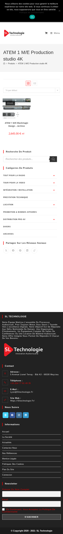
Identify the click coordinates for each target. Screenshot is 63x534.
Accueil (5, 432)
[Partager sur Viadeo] (34, 251)
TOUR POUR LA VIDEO (14, 183)
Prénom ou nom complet (15, 489)
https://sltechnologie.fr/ (22, 401)
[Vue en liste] (34, 83)
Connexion (7, 475)
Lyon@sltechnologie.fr (21, 392)
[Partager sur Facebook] (13, 251)
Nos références (9, 453)
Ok (32, 17)
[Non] (59, 10)
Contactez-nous (9, 448)
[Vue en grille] (28, 83)
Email (5, 499)
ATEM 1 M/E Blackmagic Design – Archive (16, 124)
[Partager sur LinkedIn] (27, 251)
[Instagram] (19, 415)
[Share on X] (6, 251)
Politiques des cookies (13, 464)
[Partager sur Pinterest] (20, 251)
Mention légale (9, 459)
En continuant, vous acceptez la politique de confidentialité (28, 510)
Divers (7, 227)
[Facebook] (12, 415)
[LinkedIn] (26, 415)
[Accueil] (4, 63)
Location (8, 205)
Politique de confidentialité (31, 12)
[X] (5, 415)
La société (7, 437)
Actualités (7, 442)
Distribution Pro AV (14, 219)
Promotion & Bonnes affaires (20, 212)
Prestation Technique (15, 197)
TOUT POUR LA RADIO (14, 175)
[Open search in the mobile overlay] (30, 159)
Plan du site (8, 469)
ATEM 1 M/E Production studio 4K (32, 63)
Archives (8, 234)
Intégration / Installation (18, 190)
